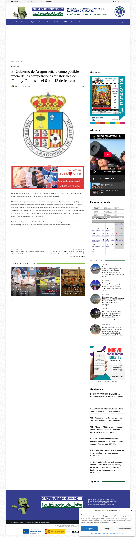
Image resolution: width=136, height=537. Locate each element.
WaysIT (38, 522)
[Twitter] (121, 1)
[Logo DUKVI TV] (21, 13)
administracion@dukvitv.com (108, 501)
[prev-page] (12, 299)
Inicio (12, 62)
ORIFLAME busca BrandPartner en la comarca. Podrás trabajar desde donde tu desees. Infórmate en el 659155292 (106, 441)
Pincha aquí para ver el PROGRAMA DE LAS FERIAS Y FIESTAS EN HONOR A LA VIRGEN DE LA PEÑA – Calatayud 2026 (113, 301)
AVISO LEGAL (120, 533)
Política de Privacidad (108, 533)
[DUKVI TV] (13, 86)
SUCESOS (104, 264)
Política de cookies (95, 533)
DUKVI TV (18, 86)
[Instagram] (116, 1)
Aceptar (89, 529)
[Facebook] (113, 1)
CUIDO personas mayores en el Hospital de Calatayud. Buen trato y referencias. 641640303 (107, 453)
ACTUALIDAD (106, 280)
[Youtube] (123, 1)
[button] (132, 511)
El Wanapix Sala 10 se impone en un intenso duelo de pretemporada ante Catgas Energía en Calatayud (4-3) (73, 290)
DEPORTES (19, 62)
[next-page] (16, 299)
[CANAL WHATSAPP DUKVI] (107, 363)
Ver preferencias (124, 529)
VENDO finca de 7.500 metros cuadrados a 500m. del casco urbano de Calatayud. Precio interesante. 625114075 (106, 429)
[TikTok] (118, 1)
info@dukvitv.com (106, 503)
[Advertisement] (68, 42)
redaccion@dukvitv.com (106, 499)
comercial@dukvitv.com (107, 504)
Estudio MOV (46, 522)
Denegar (107, 529)
